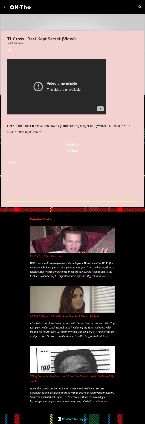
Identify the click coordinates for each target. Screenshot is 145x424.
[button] (9, 50)
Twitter (72, 150)
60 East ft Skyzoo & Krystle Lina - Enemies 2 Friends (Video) (64, 316)
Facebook (72, 144)
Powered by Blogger (75, 419)
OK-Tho (20, 7)
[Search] (36, 7)
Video (11, 162)
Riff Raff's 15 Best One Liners (46, 256)
